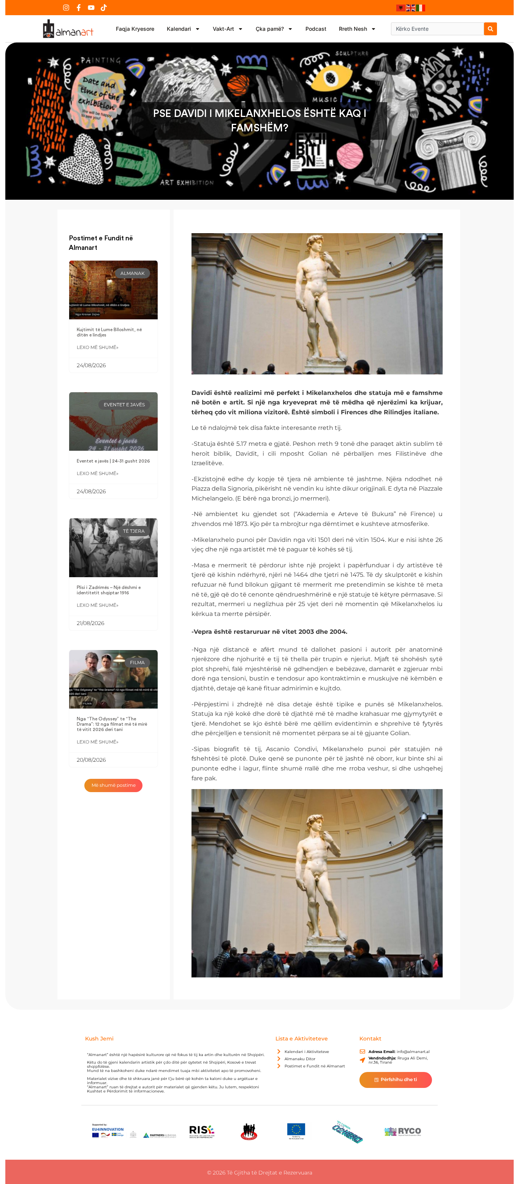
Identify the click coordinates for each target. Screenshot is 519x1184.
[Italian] (421, 7)
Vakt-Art (223, 28)
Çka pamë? (270, 28)
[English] (411, 7)
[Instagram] (66, 7)
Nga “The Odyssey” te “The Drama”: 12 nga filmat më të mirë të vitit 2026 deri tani (112, 724)
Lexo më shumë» (98, 347)
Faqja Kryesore (135, 28)
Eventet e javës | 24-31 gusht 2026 (113, 461)
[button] (113, 785)
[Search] (490, 28)
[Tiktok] (103, 7)
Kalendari (179, 28)
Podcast (315, 28)
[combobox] (437, 28)
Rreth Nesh (353, 28)
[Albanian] (401, 7)
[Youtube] (91, 7)
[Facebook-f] (78, 7)
